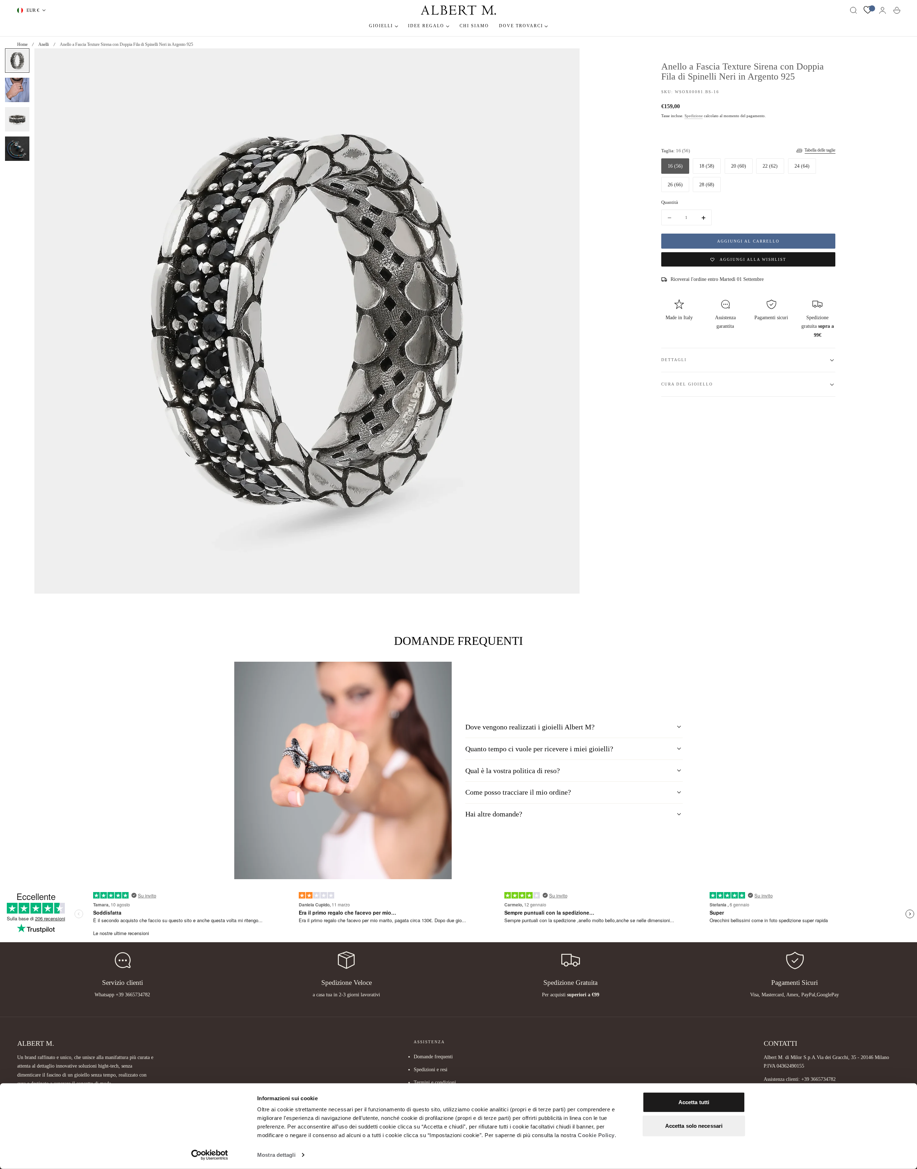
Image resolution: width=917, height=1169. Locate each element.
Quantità (669, 202)
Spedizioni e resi (430, 1069)
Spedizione (694, 116)
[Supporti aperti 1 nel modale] (567, 60)
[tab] (17, 60)
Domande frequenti (433, 1056)
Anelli (43, 44)
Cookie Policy (596, 1135)
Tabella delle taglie (820, 150)
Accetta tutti (693, 1102)
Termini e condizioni (435, 1082)
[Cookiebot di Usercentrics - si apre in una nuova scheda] (209, 1155)
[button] (853, 10)
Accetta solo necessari (693, 1125)
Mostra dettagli (276, 1155)
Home (22, 44)
